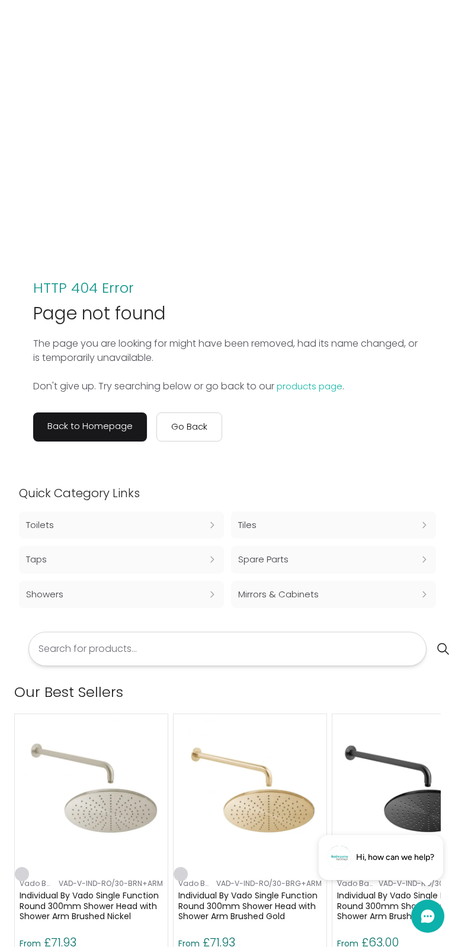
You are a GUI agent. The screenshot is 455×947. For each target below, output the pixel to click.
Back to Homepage (90, 426)
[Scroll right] (434, 692)
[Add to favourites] (22, 874)
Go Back (189, 426)
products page (309, 386)
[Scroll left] (415, 692)
